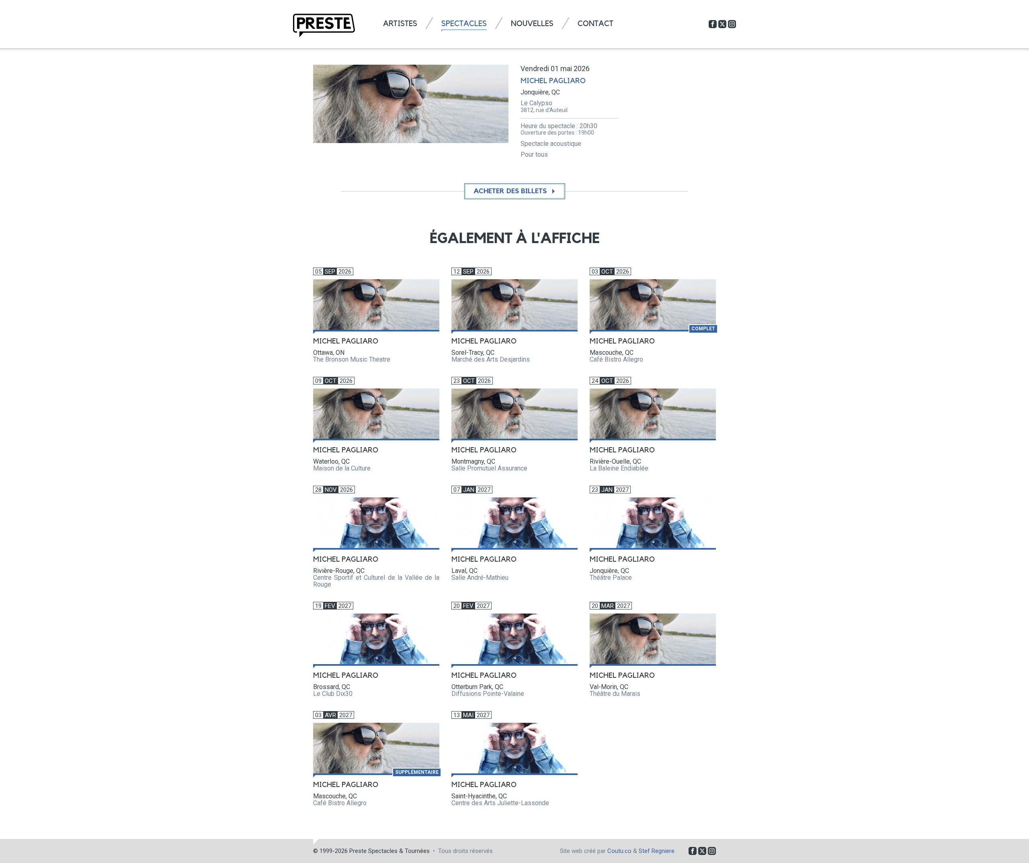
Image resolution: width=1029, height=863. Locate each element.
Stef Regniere (656, 851)
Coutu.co (619, 851)
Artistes (400, 24)
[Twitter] (722, 24)
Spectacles (464, 24)
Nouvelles (532, 24)
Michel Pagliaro (553, 80)
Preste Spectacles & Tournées (389, 851)
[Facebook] (713, 24)
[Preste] (324, 25)
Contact (595, 24)
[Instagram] (732, 24)
